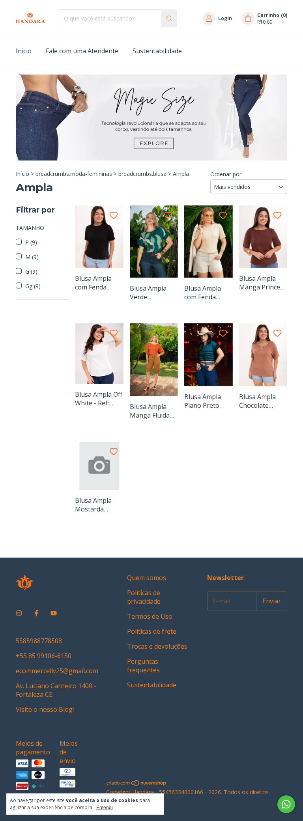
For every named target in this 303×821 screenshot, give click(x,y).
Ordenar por (225, 174)
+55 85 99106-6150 (43, 655)
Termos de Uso (149, 616)
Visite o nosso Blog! (45, 709)
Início (22, 173)
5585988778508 (39, 640)
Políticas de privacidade (144, 597)
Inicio (24, 51)
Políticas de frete (151, 631)
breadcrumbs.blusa (142, 173)
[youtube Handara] (53, 613)
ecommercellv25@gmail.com (57, 670)
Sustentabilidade (157, 51)
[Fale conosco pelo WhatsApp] (286, 804)
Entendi (104, 807)
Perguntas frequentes (143, 665)
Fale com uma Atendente (82, 51)
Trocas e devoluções (157, 646)
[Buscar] (169, 18)
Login (225, 18)
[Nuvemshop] (136, 784)
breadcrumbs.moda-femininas (74, 173)
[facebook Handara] (36, 613)
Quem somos (146, 577)
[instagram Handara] (19, 613)
